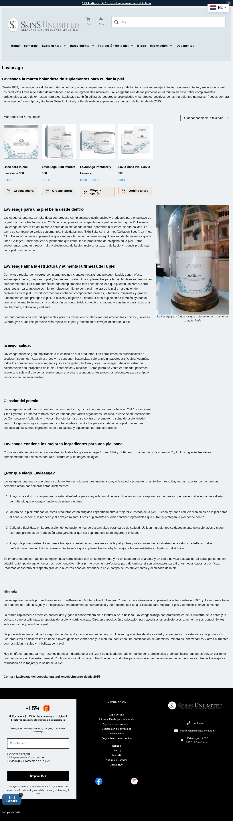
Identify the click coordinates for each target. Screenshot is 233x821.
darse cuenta (79, 45)
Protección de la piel (113, 45)
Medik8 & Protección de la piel (30, 761)
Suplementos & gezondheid (28, 757)
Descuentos (185, 45)
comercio (31, 45)
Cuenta (102, 24)
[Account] (101, 19)
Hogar (15, 45)
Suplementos (52, 45)
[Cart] (88, 19)
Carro (89, 24)
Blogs (141, 45)
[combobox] (168, 22)
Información (159, 45)
